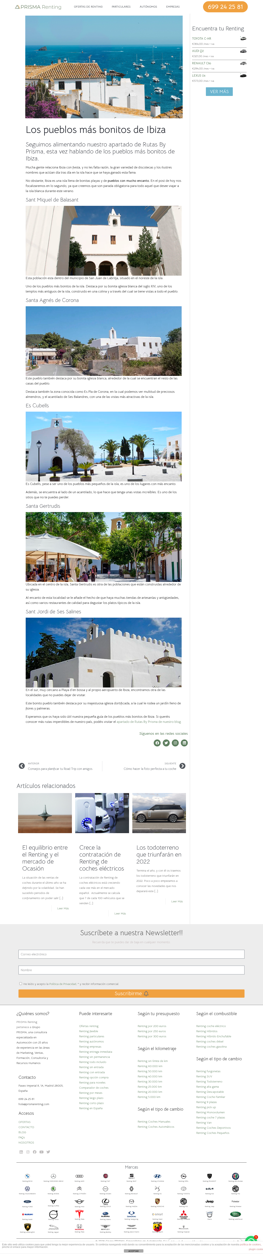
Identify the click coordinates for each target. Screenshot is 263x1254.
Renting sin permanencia (94, 1057)
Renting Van (204, 1122)
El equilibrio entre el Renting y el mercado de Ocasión (45, 858)
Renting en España (91, 1108)
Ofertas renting (88, 1026)
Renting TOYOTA (183, 1194)
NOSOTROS (26, 1142)
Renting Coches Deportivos (213, 1128)
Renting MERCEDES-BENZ (53, 1181)
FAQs (21, 1137)
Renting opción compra (93, 1077)
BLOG (22, 1132)
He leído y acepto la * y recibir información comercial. (71, 984)
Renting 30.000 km (150, 1081)
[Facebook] (157, 742)
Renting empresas (90, 1046)
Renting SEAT (131, 1181)
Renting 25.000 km (150, 1086)
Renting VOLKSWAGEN (27, 1194)
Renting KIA (209, 1194)
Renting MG (235, 1194)
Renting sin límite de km (153, 1061)
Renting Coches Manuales (154, 1121)
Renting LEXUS (105, 1206)
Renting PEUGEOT (209, 1181)
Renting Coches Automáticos (156, 1126)
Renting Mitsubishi (183, 1219)
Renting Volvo (53, 1219)
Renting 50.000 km (150, 1071)
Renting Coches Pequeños (212, 1133)
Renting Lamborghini (27, 1232)
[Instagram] (175, 742)
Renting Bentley (105, 1232)
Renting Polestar (235, 1206)
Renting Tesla (79, 1219)
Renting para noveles (92, 1082)
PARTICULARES (121, 6)
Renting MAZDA (131, 1206)
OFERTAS (24, 1122)
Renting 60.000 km (150, 1066)
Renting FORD (27, 1207)
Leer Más (63, 908)
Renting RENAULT (131, 1194)
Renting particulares (91, 1036)
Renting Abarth (157, 1232)
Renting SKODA (53, 1194)
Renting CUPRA (53, 1206)
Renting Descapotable (210, 1092)
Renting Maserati (184, 1232)
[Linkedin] (184, 742)
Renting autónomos (91, 1041)
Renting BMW (27, 1181)
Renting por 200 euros (152, 1026)
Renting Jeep (209, 1206)
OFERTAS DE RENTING (88, 6)
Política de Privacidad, (63, 984)
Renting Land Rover (236, 1219)
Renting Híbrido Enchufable (213, 1036)
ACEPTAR (133, 1251)
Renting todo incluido (92, 1062)
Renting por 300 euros (152, 1036)
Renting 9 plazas (206, 1102)
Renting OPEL (183, 1181)
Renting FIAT (105, 1181)
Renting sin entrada (91, 1067)
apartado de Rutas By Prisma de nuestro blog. (149, 722)
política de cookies (250, 1244)
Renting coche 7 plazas (210, 1117)
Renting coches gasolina (211, 1046)
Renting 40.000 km (150, 1076)
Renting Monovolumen (210, 1112)
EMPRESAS (173, 6)
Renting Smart (157, 1219)
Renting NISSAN (105, 1194)
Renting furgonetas (208, 1071)
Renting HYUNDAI (157, 1181)
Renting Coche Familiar (210, 1097)
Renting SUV (204, 1076)
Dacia (210, 1219)
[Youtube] (41, 1151)
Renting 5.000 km (149, 1097)
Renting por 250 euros (152, 1031)
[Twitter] (166, 742)
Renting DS (157, 1194)
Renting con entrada (92, 1072)
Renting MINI (79, 1207)
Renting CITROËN (79, 1194)
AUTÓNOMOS (148, 6)
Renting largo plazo (91, 1098)
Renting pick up (206, 1107)
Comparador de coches (93, 1087)
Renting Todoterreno (209, 1081)
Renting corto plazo (91, 1103)
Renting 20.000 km (150, 1092)
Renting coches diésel (209, 1041)
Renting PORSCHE (157, 1206)
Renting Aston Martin (131, 1232)
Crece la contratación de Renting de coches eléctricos (101, 858)
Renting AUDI (79, 1181)
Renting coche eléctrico (211, 1026)
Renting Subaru (105, 1219)
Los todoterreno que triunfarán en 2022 (158, 854)
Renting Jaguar (53, 1232)
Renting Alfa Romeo (235, 1181)
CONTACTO (26, 1127)
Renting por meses (90, 1093)
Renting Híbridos (206, 1031)
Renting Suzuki (27, 1219)
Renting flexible (88, 1031)
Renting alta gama (207, 1086)
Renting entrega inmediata (95, 1052)
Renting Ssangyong (131, 1219)
